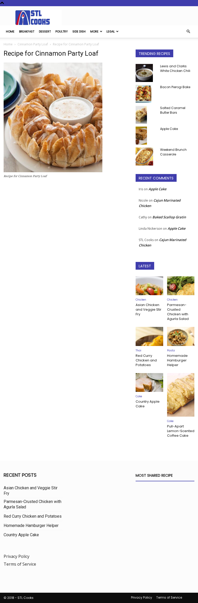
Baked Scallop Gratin (169, 217)
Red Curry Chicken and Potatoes (146, 360)
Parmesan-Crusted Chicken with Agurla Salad (178, 311)
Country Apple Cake (148, 404)
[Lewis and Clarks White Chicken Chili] (146, 73)
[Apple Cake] (146, 136)
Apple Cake (169, 129)
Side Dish (79, 31)
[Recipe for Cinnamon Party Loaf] (53, 170)
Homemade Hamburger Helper (177, 360)
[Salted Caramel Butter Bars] (146, 115)
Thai (138, 350)
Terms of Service (20, 564)
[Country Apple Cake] (149, 382)
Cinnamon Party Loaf (33, 44)
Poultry (61, 31)
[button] (188, 31)
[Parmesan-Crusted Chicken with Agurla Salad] (181, 285)
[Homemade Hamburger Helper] (181, 336)
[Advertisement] (66, 227)
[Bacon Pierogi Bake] (146, 94)
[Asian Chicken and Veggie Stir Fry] (149, 285)
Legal (110, 31)
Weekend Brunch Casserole (173, 151)
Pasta (171, 350)
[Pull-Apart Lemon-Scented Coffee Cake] (181, 395)
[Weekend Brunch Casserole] (146, 156)
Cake (139, 396)
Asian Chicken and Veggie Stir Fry (148, 309)
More (94, 31)
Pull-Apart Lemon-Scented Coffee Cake (180, 431)
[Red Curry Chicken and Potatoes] (149, 336)
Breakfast (26, 31)
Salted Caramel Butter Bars (172, 110)
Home (10, 31)
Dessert (45, 31)
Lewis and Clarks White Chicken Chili (175, 68)
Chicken (141, 300)
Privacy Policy (16, 556)
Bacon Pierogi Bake (175, 87)
